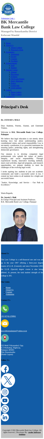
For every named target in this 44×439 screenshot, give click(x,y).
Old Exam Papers (17, 79)
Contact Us (10, 97)
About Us (9, 45)
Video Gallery (16, 94)
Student (14, 68)
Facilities (14, 61)
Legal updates (16, 88)
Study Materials (17, 81)
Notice (13, 83)
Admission (15, 54)
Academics (10, 52)
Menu (3, 39)
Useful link (15, 86)
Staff (12, 65)
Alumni (14, 72)
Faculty (13, 57)
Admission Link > (8, 18)
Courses (14, 59)
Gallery (9, 90)
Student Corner (12, 70)
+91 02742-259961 (8, 316)
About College (16, 48)
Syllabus (14, 77)
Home (8, 43)
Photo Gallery (16, 92)
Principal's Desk (17, 50)
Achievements (11, 63)
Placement (15, 74)
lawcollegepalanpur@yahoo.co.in (14, 331)
